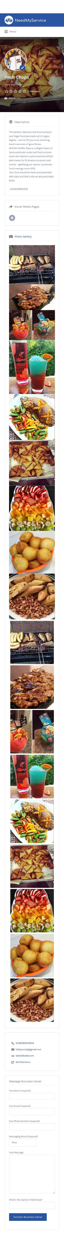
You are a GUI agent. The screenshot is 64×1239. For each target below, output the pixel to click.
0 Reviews (34, 91)
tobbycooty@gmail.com (28, 1049)
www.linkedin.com (25, 1055)
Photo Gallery (23, 236)
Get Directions (23, 1062)
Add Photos (14, 98)
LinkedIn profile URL (12, 218)
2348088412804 (25, 1043)
